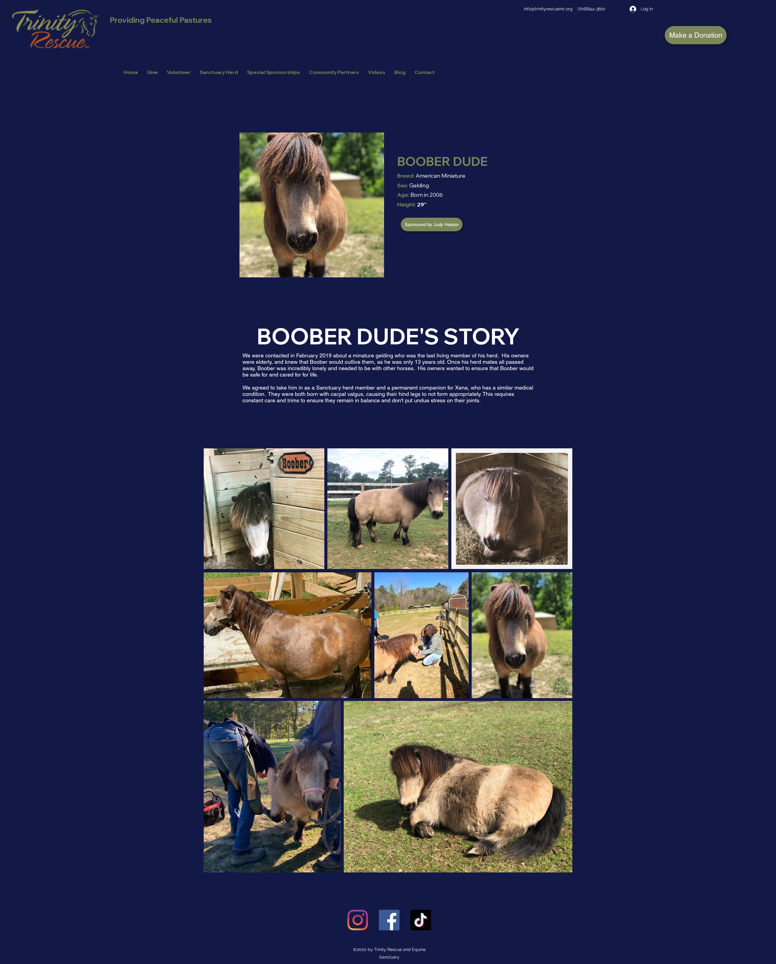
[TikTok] (420, 920)
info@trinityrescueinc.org (548, 8)
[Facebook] (389, 920)
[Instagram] (357, 920)
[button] (432, 224)
